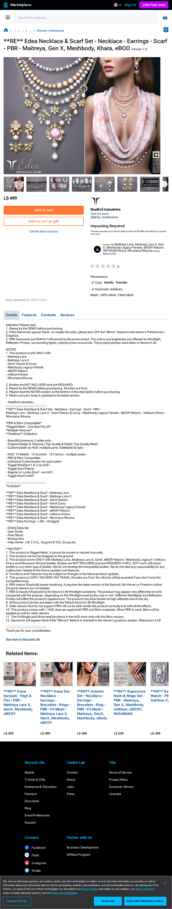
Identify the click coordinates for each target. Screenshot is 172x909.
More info (109, 253)
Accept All (108, 901)
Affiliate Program (78, 854)
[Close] (165, 883)
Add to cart (43, 210)
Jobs (70, 787)
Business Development (83, 847)
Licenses (115, 794)
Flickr (35, 855)
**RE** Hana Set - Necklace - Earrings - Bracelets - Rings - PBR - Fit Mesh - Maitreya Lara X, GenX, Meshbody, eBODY (55, 707)
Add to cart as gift (44, 221)
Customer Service (121, 787)
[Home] (6, 30)
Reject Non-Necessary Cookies (145, 901)
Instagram (38, 863)
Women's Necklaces (50, 30)
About (71, 779)
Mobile (29, 772)
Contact (72, 772)
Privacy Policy (118, 779)
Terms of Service (120, 772)
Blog (28, 808)
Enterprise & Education (41, 787)
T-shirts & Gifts (35, 779)
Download (32, 801)
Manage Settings (17, 901)
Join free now (153, 5)
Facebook (38, 847)
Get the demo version (43, 231)
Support (30, 822)
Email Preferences (37, 815)
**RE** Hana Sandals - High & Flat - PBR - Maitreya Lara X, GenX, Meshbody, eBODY (18, 702)
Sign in (130, 5)
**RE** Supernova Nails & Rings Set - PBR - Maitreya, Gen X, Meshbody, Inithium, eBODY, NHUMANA (129, 702)
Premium (31, 794)
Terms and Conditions (64, 893)
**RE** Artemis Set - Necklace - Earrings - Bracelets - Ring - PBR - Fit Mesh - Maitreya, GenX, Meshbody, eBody (92, 704)
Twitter (36, 870)
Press (71, 794)
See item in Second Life (23, 639)
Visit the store (99, 214)
